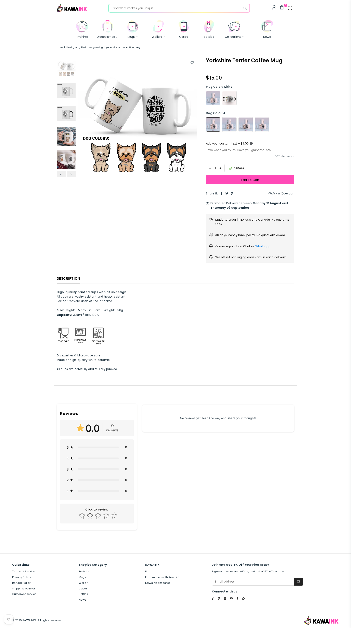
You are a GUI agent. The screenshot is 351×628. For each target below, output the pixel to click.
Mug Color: (219, 87)
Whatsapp (262, 246)
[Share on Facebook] (221, 193)
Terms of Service (23, 571)
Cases (83, 588)
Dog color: (215, 113)
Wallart (84, 583)
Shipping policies (24, 588)
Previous (81, 116)
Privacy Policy (21, 577)
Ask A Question (283, 193)
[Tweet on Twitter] (227, 193)
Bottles (83, 594)
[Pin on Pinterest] (232, 193)
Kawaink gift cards (157, 583)
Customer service (24, 594)
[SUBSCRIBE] (298, 582)
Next (193, 116)
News (82, 600)
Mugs (82, 577)
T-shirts (84, 571)
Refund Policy (21, 583)
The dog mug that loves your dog (84, 47)
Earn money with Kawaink (162, 577)
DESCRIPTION (68, 278)
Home (60, 47)
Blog (148, 571)
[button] (290, 8)
